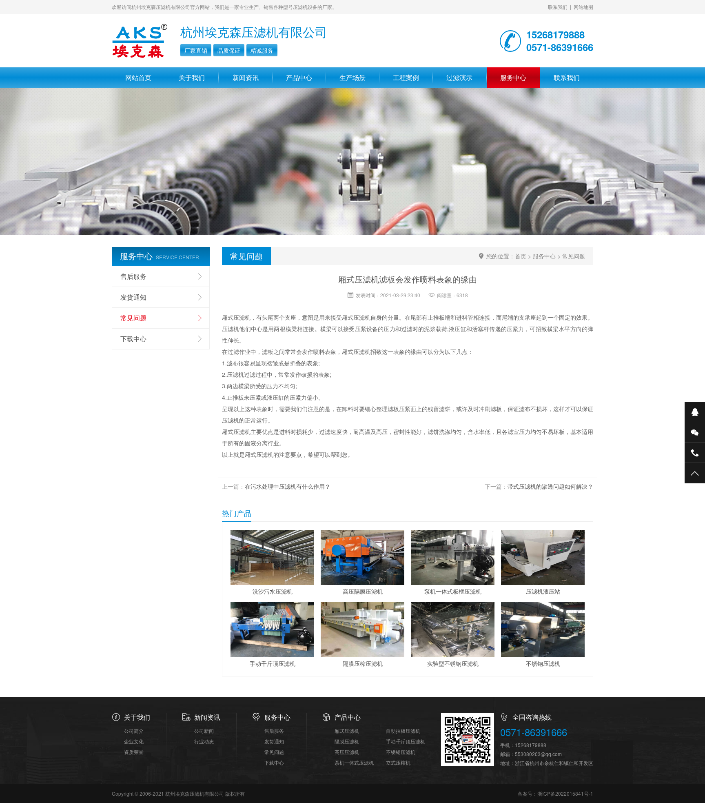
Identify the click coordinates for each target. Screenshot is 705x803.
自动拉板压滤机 (403, 730)
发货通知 (133, 297)
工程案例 (406, 77)
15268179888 (530, 744)
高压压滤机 (347, 751)
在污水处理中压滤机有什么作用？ (287, 486)
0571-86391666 (533, 732)
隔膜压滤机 (347, 741)
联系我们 (558, 6)
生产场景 (352, 77)
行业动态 (204, 741)
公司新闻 (204, 730)
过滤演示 (459, 77)
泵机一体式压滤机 (354, 762)
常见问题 (573, 256)
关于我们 (192, 77)
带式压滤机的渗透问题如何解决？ (550, 486)
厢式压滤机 (347, 730)
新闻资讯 (246, 77)
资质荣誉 (134, 751)
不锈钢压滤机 (400, 751)
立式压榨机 (398, 762)
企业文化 (134, 741)
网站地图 (583, 6)
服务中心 (513, 77)
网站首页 (138, 77)
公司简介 (134, 730)
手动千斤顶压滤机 (405, 741)
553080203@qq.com (538, 753)
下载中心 (133, 338)
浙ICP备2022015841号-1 (565, 793)
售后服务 (133, 276)
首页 (520, 256)
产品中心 (299, 77)
